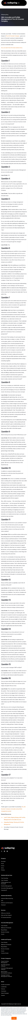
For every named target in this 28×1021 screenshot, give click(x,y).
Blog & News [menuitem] (4, 929)
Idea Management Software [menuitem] (5, 965)
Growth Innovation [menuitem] (5, 984)
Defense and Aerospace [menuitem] (7, 902)
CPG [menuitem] (2, 900)
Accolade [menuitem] (3, 861)
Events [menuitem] (2, 934)
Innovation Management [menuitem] (7, 888)
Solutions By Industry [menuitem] (6, 895)
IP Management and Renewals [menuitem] (6, 883)
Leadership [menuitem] (3, 986)
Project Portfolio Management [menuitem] (5, 962)
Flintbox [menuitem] (3, 870)
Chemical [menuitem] (3, 904)
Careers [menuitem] (3, 995)
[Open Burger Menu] (18, 3)
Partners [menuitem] (3, 988)
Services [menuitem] (3, 910)
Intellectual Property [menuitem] (6, 939)
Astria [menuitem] (2, 867)
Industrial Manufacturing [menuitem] (7, 898)
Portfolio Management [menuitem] (6, 886)
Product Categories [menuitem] (6, 958)
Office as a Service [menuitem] (5, 913)
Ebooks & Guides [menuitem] (5, 932)
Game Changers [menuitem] (5, 993)
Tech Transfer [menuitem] (4, 880)
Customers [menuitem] (3, 991)
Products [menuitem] (3, 858)
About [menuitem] (2, 981)
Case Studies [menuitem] (4, 925)
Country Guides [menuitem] (4, 953)
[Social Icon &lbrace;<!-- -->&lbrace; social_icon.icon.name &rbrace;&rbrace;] (2, 851)
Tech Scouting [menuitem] (4, 878)
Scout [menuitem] (2, 863)
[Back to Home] (10, 3)
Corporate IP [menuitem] (4, 890)
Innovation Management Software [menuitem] (7, 969)
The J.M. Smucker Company (12, 36)
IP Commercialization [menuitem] (6, 917)
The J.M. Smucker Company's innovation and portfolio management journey (13, 809)
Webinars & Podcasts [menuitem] (6, 927)
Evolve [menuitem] (2, 865)
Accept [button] (14, 1018)
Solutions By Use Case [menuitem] (6, 875)
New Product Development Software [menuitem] (6, 972)
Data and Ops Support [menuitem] (6, 915)
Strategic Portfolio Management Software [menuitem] (6, 975)
